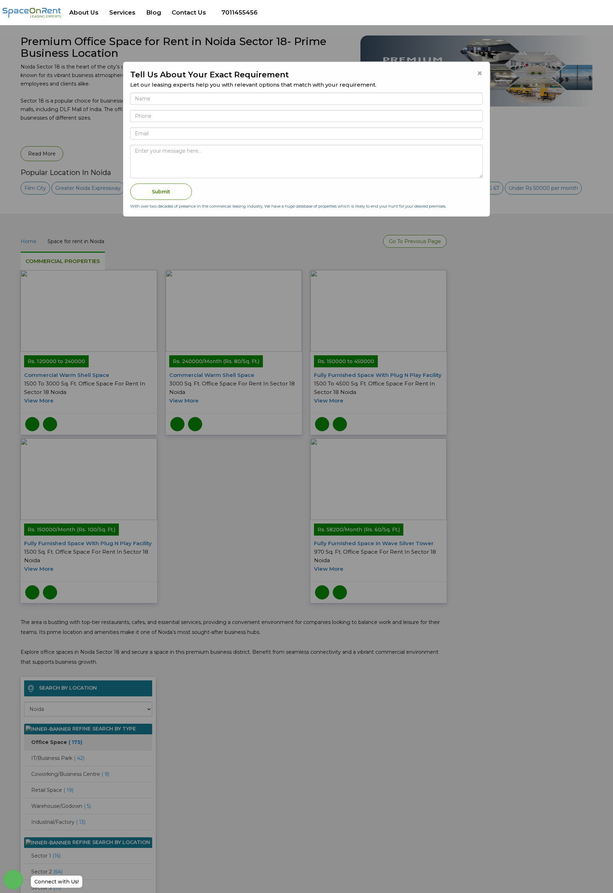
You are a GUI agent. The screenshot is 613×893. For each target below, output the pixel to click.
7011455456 (239, 12)
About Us (84, 12)
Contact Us (189, 12)
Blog (153, 12)
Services (122, 12)
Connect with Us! (56, 881)
